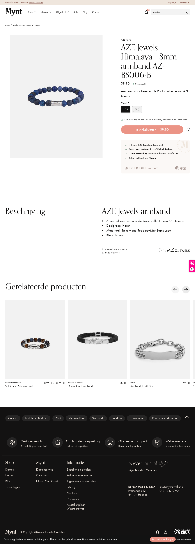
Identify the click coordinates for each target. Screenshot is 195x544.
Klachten (72, 493)
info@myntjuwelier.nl (171, 487)
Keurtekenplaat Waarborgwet (76, 507)
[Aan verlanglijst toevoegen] (188, 129)
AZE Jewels (126, 39)
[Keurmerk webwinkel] (180, 168)
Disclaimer (73, 499)
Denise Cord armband (80, 386)
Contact (96, 12)
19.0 (137, 109)
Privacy (71, 487)
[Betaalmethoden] (141, 168)
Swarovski (98, 418)
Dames (9, 469)
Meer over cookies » (183, 539)
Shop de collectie (36, 2)
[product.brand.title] (174, 252)
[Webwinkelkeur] (182, 533)
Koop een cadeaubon (165, 418)
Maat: (125, 103)
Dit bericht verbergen (162, 539)
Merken (44, 12)
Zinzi (58, 418)
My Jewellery (77, 418)
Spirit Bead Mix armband (19, 386)
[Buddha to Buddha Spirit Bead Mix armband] (35, 339)
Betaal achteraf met (142, 157)
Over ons (41, 475)
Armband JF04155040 (142, 386)
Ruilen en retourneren (79, 475)
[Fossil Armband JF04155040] (160, 339)
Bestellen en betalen (79, 469)
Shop (30, 12)
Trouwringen (137, 418)
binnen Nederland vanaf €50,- (154, 153)
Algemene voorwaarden (81, 481)
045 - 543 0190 (169, 491)
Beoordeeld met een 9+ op (151, 149)
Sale (75, 12)
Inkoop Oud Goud (47, 481)
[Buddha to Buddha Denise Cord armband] (97, 339)
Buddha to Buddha (13, 382)
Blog (85, 12)
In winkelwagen (152, 129)
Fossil (132, 382)
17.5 (125, 109)
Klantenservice (44, 469)
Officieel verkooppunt (146, 145)
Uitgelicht (61, 12)
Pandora (117, 418)
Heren (9, 475)
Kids (7, 481)
